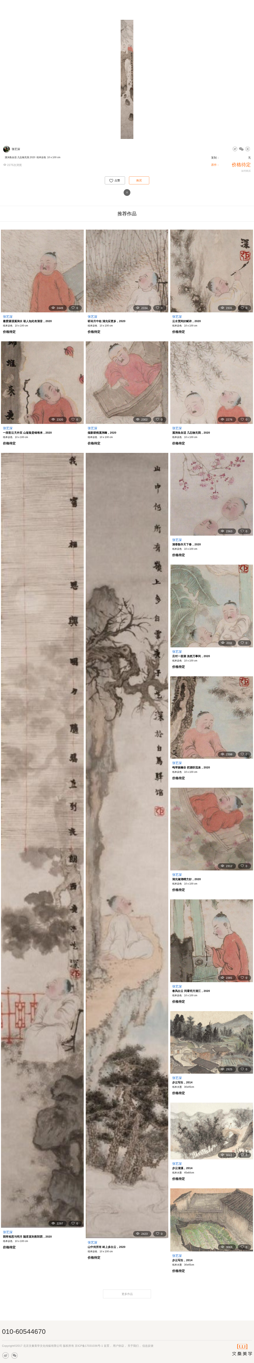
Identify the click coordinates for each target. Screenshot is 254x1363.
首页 (106, 1345)
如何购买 (246, 170)
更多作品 (128, 1294)
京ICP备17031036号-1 (89, 1345)
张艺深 (16, 149)
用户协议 (118, 1345)
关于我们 (133, 1345)
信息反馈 (147, 1345)
